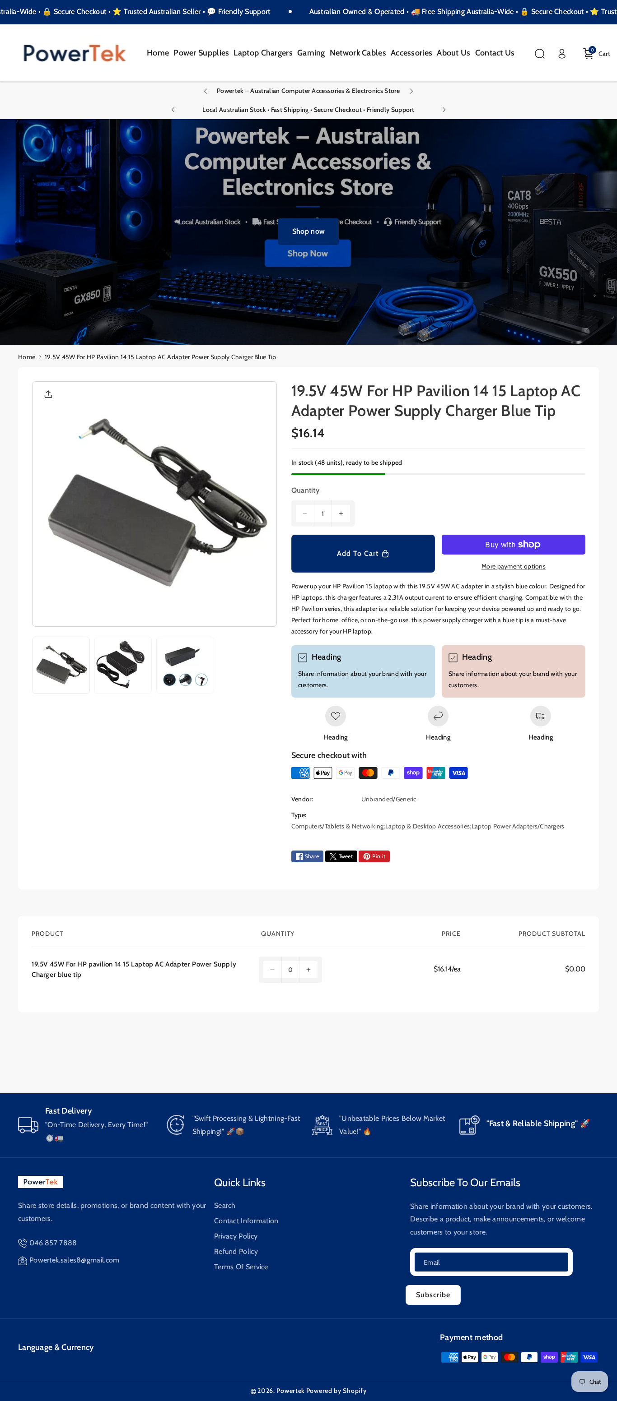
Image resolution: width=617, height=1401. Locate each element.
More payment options (513, 566)
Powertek (290, 1391)
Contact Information (246, 1220)
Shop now (308, 231)
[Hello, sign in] (562, 53)
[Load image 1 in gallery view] (61, 665)
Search (225, 1205)
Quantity (305, 490)
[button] (539, 53)
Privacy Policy (235, 1236)
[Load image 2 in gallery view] (123, 665)
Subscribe (433, 1294)
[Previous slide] (205, 91)
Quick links (240, 1182)
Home (26, 357)
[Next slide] (411, 91)
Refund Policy (236, 1251)
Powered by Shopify (336, 1391)
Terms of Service (241, 1266)
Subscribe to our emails (465, 1182)
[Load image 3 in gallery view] (185, 665)
